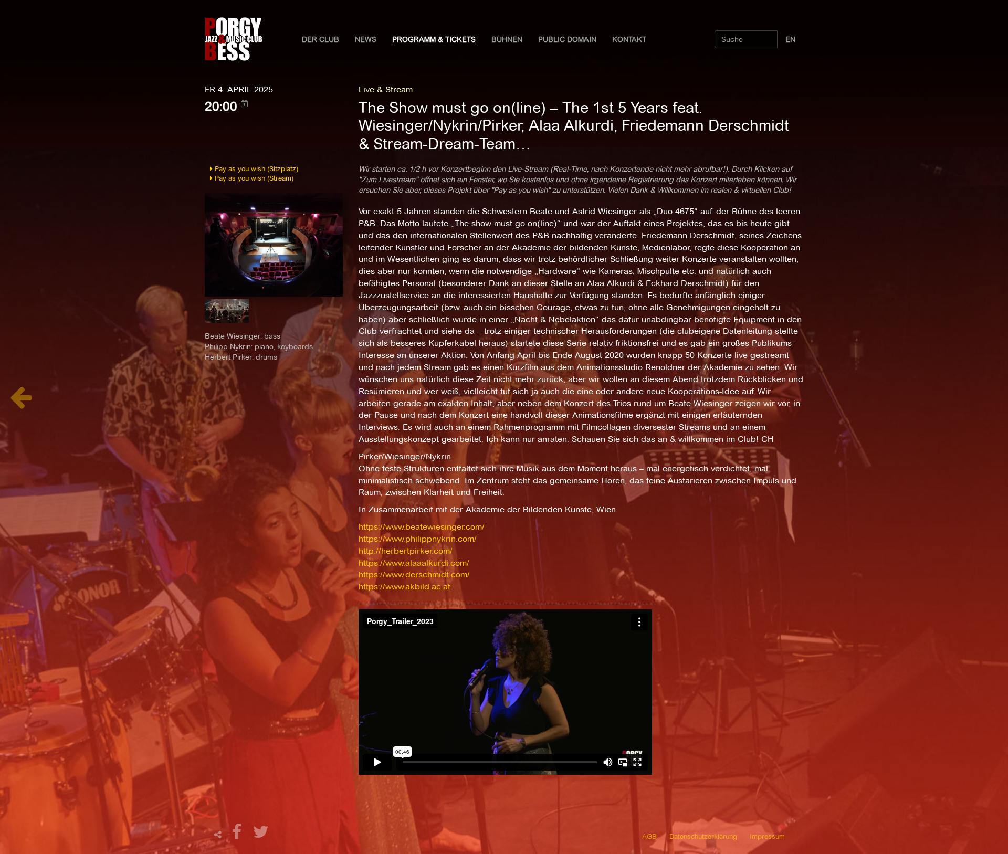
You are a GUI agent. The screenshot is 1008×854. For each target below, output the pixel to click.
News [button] (365, 39)
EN (790, 39)
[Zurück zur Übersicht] (21, 403)
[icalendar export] (244, 103)
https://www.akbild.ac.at (404, 587)
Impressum (767, 836)
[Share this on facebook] (238, 835)
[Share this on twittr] (261, 835)
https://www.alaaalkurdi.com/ (414, 563)
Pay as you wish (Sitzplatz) (255, 168)
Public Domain (567, 39)
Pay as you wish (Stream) (253, 178)
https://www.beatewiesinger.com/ (422, 527)
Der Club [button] (320, 39)
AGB (649, 836)
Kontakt (629, 39)
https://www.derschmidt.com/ (414, 574)
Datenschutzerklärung (703, 836)
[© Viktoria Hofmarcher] (227, 314)
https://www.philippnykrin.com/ (418, 539)
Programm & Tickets (434, 39)
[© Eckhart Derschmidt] (274, 244)
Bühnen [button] (506, 39)
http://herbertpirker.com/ (406, 551)
